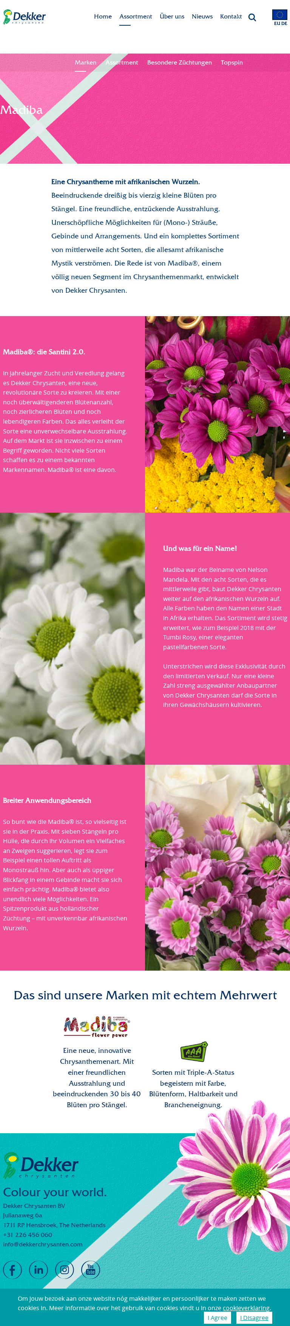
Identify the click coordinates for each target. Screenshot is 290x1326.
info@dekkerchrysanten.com (43, 1244)
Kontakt (231, 16)
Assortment (135, 16)
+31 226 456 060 (27, 1234)
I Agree (217, 1318)
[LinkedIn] (38, 1270)
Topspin (232, 62)
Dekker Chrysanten (24, 17)
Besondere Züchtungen (179, 62)
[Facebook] (12, 1270)
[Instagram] (64, 1270)
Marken (85, 62)
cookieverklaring (246, 1308)
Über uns (172, 16)
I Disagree (254, 1318)
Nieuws (202, 16)
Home (103, 16)
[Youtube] (90, 1270)
